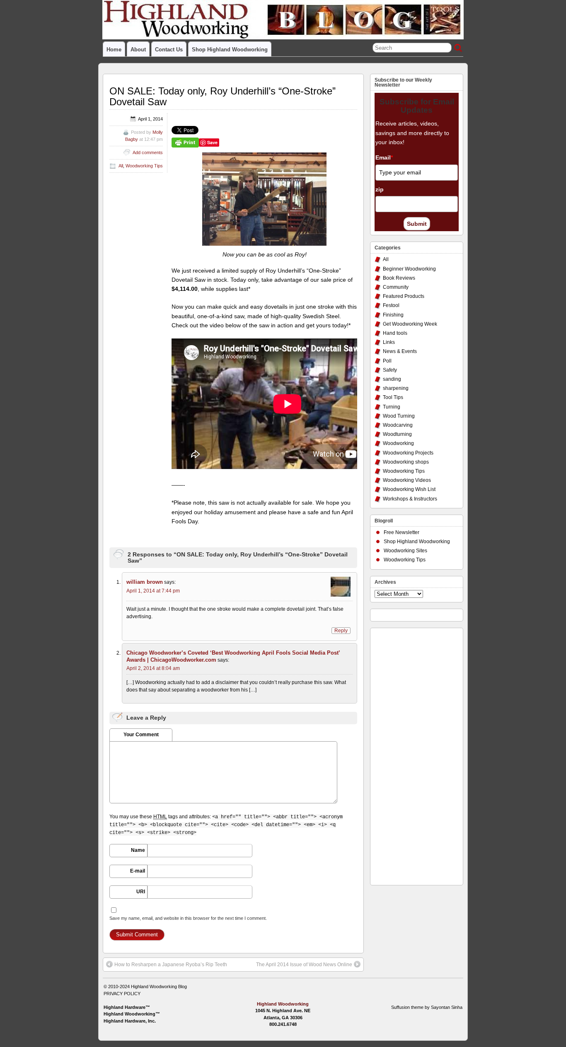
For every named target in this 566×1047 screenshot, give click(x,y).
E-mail (137, 871)
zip (379, 189)
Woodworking (398, 443)
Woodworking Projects (408, 453)
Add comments (148, 152)
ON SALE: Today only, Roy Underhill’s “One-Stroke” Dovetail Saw (222, 96)
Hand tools (395, 333)
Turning (391, 407)
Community (396, 287)
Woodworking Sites (405, 551)
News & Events (400, 351)
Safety (390, 370)
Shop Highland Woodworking (230, 49)
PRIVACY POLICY (122, 993)
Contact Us (169, 49)
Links (389, 342)
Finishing (393, 315)
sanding (392, 379)
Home (113, 49)
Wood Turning (399, 416)
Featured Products (403, 296)
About (138, 49)
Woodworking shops (406, 462)
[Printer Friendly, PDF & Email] (185, 142)
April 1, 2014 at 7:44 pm (153, 591)
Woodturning (397, 434)
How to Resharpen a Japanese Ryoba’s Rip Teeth (170, 964)
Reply (341, 631)
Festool (391, 305)
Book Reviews (399, 278)
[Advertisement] (408, 754)
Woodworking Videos (407, 480)
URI (140, 892)
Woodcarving (398, 425)
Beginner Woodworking (409, 269)
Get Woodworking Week (410, 324)
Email (384, 157)
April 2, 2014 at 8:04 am (153, 668)
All (121, 165)
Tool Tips (393, 397)
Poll (387, 361)
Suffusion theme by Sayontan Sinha (426, 1007)
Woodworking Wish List (409, 489)
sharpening (396, 388)
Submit (417, 223)
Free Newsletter (401, 532)
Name (138, 850)
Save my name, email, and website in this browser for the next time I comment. (188, 918)
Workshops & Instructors (410, 499)
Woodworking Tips (144, 165)
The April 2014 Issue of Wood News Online (304, 964)
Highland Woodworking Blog (159, 986)
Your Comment (141, 734)
